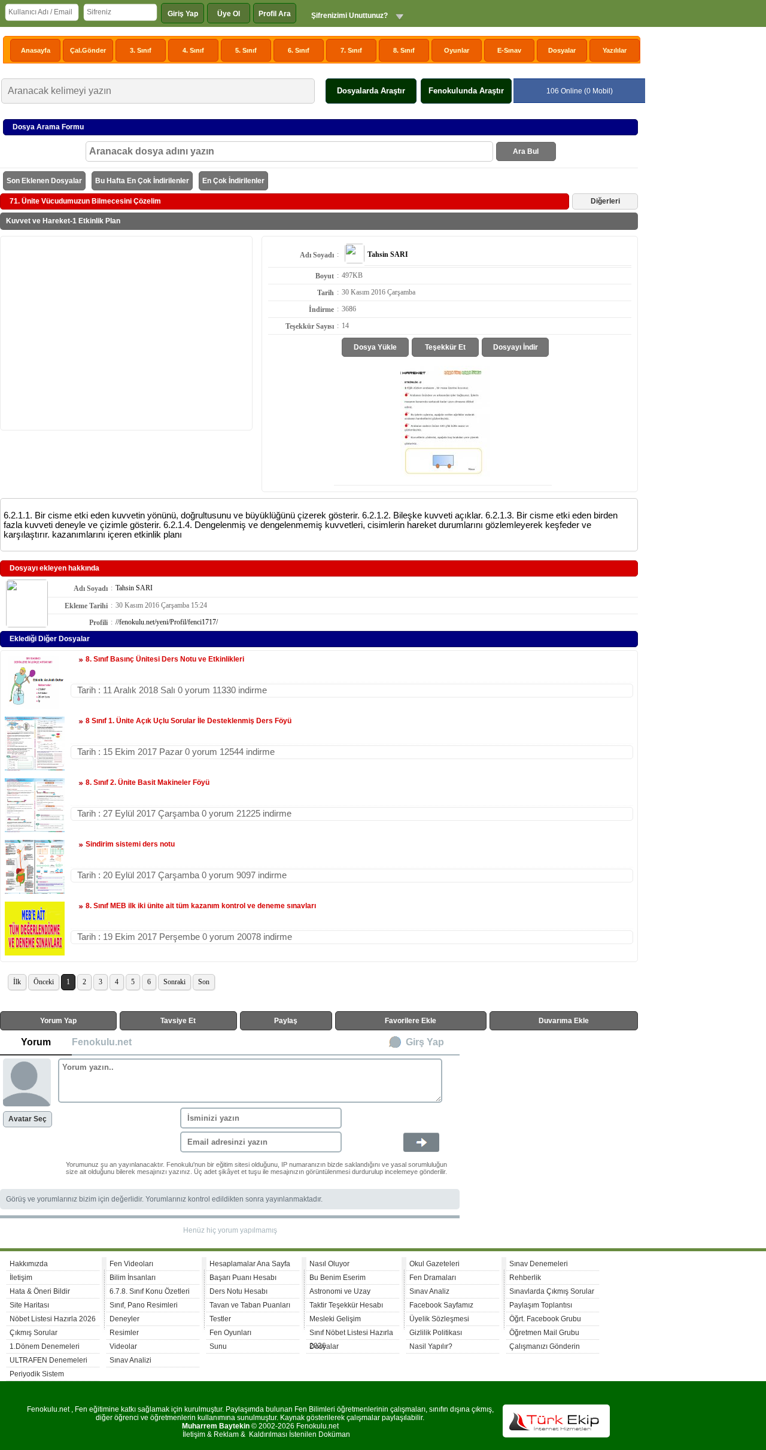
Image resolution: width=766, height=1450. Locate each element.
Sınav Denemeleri (538, 1264)
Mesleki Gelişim (335, 1319)
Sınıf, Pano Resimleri (144, 1305)
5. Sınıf (246, 50)
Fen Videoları (131, 1264)
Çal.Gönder (88, 50)
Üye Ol (228, 14)
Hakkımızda (29, 1264)
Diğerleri (605, 201)
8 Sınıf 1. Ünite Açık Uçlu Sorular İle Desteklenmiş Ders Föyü (188, 721)
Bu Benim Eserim (337, 1277)
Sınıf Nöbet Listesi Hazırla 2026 (351, 1334)
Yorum (36, 1042)
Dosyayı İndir (515, 347)
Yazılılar (615, 50)
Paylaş (285, 1021)
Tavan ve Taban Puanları (249, 1305)
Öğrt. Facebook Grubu (545, 1319)
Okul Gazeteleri (434, 1264)
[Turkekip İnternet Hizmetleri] (556, 1435)
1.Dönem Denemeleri (45, 1346)
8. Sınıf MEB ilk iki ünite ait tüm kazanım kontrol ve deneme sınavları (201, 906)
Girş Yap (425, 1042)
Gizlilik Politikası (435, 1332)
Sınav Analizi (130, 1360)
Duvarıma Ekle (564, 1021)
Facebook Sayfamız (441, 1305)
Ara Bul (526, 151)
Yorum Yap (58, 1021)
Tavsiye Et (178, 1021)
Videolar (123, 1346)
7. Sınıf (351, 50)
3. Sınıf (140, 50)
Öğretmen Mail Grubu (544, 1332)
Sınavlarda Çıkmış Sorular (551, 1291)
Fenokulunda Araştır (466, 90)
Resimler (124, 1332)
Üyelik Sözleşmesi (439, 1319)
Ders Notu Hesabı (238, 1291)
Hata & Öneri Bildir (40, 1291)
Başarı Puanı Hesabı (242, 1277)
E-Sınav (509, 50)
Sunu (218, 1346)
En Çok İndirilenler (233, 181)
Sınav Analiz (429, 1291)
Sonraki (174, 982)
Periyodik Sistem (37, 1374)
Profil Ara (275, 14)
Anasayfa (35, 50)
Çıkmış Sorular (33, 1332)
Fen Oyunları (230, 1332)
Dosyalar (562, 50)
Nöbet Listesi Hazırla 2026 (53, 1319)
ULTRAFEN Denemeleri (48, 1360)
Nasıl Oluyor (329, 1264)
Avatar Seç (27, 1119)
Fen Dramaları (432, 1277)
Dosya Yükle (375, 347)
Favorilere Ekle (410, 1021)
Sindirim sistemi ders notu (130, 844)
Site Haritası (29, 1305)
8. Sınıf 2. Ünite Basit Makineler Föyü (147, 782)
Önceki (44, 982)
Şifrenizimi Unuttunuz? (349, 15)
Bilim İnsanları (133, 1277)
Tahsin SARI (134, 588)
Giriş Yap (183, 14)
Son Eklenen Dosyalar (44, 181)
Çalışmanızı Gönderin (544, 1346)
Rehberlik (525, 1277)
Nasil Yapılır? (430, 1346)
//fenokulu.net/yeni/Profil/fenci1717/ (166, 622)
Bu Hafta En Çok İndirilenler (142, 181)
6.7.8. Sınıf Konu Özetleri (150, 1291)
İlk (17, 982)
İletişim (21, 1277)
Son (203, 982)
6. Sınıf (298, 50)
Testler (220, 1319)
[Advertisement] (126, 332)
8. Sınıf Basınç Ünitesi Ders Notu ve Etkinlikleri (165, 659)
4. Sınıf (193, 50)
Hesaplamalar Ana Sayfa (249, 1264)
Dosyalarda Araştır (371, 90)
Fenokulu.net (102, 1042)
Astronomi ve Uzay (339, 1291)
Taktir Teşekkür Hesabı (346, 1305)
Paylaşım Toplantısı (540, 1305)
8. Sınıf (404, 50)
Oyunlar (456, 50)
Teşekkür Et (445, 347)
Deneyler (124, 1319)
